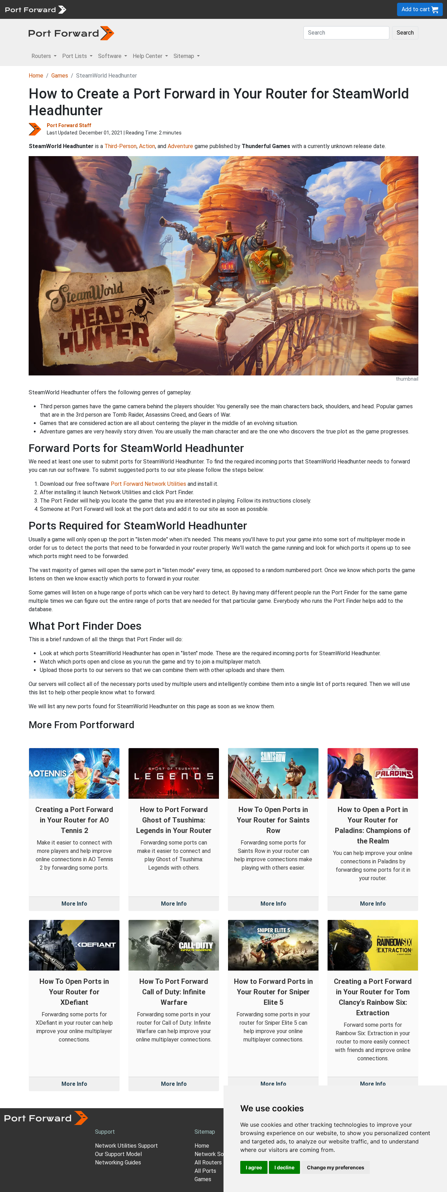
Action (147, 146)
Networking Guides (118, 1162)
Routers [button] (41, 56)
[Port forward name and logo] (35, 9)
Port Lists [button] (75, 56)
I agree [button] (254, 1167)
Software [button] (110, 56)
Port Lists (123, 9)
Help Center (185, 9)
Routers (96, 9)
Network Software (218, 1154)
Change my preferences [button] (335, 1167)
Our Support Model (118, 1154)
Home (36, 75)
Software (153, 9)
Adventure (180, 146)
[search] (236, 9)
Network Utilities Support (126, 1145)
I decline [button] (284, 1167)
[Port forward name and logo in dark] (71, 33)
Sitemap (216, 9)
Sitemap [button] (185, 56)
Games (59, 75)
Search (405, 32)
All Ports (205, 1171)
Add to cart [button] (416, 9)
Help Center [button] (148, 56)
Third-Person (120, 146)
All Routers (208, 1162)
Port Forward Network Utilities (148, 484)
